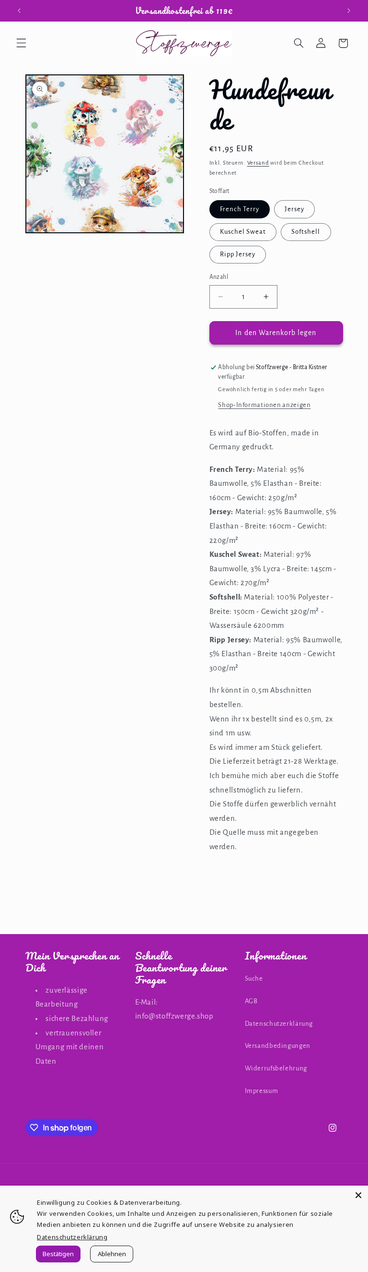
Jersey (294, 209)
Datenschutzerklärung (279, 1023)
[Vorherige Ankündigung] (19, 10)
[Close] (358, 1195)
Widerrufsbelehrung (276, 1068)
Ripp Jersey (238, 254)
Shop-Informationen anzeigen (264, 404)
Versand (258, 163)
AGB (251, 1001)
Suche (254, 978)
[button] (21, 43)
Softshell (305, 231)
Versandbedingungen (277, 1045)
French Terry (240, 209)
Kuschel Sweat (243, 231)
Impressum (261, 1090)
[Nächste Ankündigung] (348, 10)
